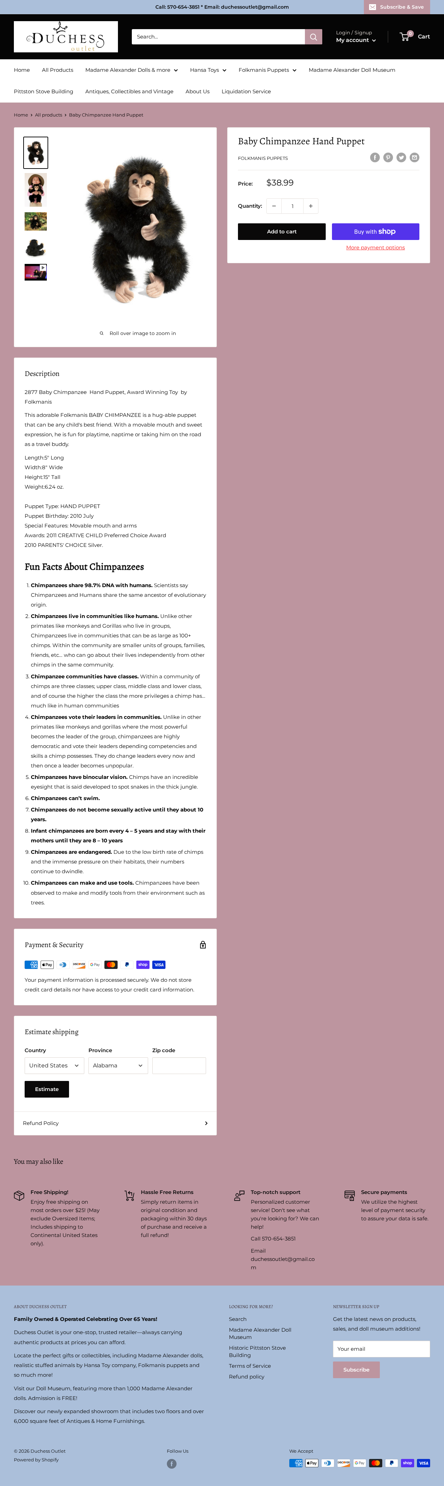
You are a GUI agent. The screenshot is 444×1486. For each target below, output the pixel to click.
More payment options (375, 247)
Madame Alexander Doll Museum (352, 70)
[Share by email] (414, 157)
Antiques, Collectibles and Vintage (129, 91)
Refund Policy (41, 1123)
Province (100, 1050)
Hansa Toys (204, 70)
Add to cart (282, 231)
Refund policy (246, 1376)
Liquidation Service (246, 91)
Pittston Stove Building (43, 91)
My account (353, 40)
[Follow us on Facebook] (172, 1464)
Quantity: (250, 206)
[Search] (313, 36)
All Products (57, 70)
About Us (198, 91)
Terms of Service (250, 1366)
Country (35, 1050)
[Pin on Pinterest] (388, 157)
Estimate (47, 1089)
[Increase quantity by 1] (311, 206)
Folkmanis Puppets (264, 70)
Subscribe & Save (402, 7)
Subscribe (356, 1369)
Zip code (163, 1050)
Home (22, 70)
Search (238, 1319)
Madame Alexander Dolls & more (127, 70)
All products (48, 115)
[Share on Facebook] (375, 157)
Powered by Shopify (36, 1459)
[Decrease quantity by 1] (274, 206)
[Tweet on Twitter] (401, 157)
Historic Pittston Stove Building (257, 1351)
